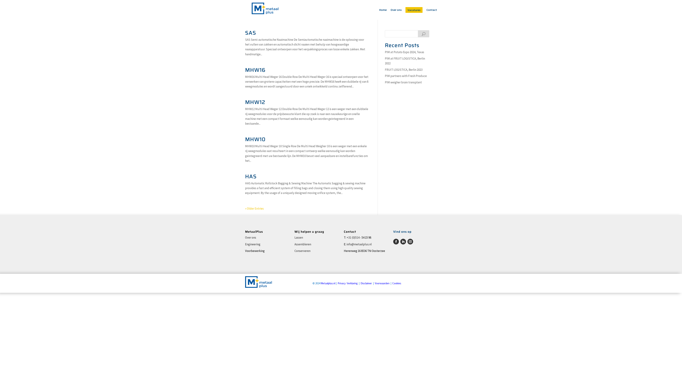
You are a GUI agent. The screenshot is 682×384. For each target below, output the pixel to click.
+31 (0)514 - (354, 237)
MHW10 (255, 139)
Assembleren (302, 244)
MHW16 (255, 70)
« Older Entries (254, 208)
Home (383, 10)
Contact (431, 10)
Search (423, 33)
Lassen (298, 237)
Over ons (396, 10)
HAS (251, 176)
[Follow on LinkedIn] (403, 241)
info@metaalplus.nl (359, 244)
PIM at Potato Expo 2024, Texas (404, 52)
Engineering (252, 244)
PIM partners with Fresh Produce (406, 76)
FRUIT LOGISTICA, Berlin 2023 (404, 70)
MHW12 (255, 102)
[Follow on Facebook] (396, 241)
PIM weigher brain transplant (403, 82)
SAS (250, 33)
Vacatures (414, 10)
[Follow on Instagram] (410, 241)
